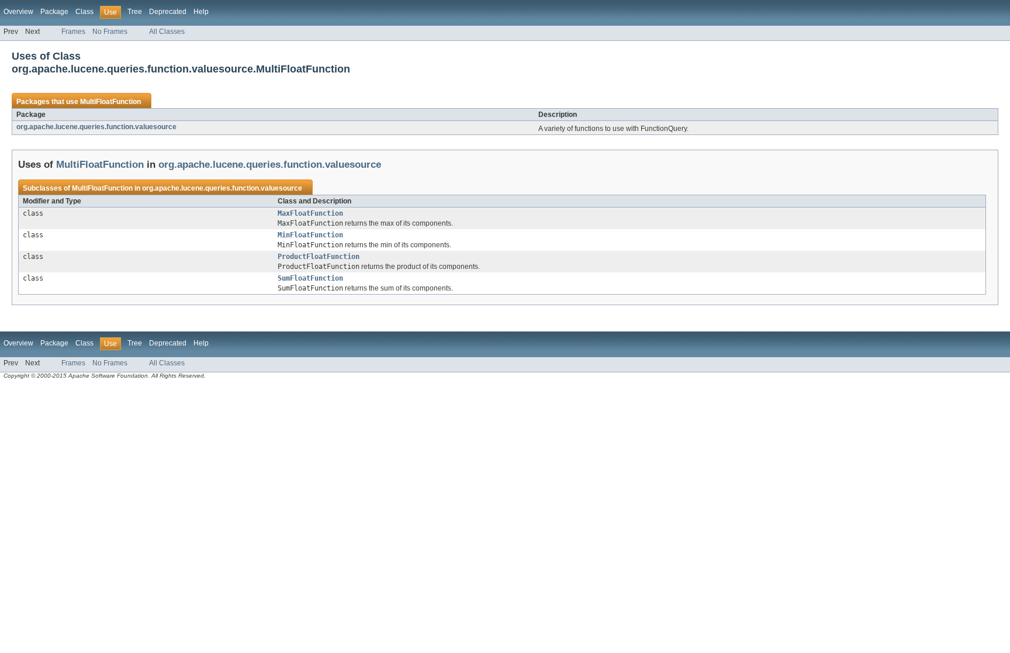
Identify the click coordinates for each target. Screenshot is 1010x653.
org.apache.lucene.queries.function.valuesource (96, 127)
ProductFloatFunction (318, 257)
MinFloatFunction (310, 235)
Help (201, 12)
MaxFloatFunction (310, 213)
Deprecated (167, 12)
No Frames (109, 31)
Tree (134, 12)
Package (54, 12)
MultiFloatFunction (110, 102)
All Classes (167, 31)
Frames (73, 31)
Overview (18, 12)
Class (84, 12)
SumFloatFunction (310, 278)
